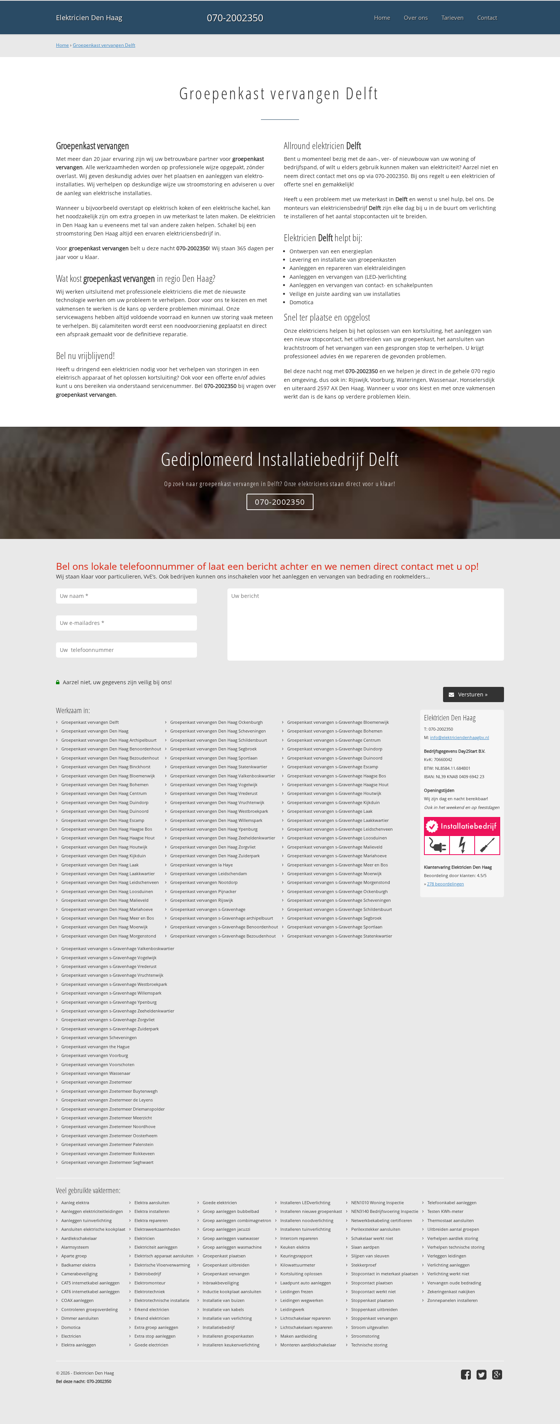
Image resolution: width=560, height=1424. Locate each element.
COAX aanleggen (77, 1300)
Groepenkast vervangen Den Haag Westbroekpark (219, 811)
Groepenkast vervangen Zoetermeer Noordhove (108, 1126)
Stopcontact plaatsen (372, 1283)
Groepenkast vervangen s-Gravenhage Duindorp (334, 749)
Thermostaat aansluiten (450, 1220)
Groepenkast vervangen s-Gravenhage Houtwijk (334, 793)
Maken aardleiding (298, 1336)
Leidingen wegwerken (301, 1300)
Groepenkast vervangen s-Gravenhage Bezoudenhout (223, 936)
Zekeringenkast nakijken (451, 1291)
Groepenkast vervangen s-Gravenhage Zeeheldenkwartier (117, 1011)
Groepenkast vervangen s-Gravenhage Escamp (332, 766)
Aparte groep (74, 1256)
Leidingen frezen (296, 1291)
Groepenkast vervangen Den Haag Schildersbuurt (218, 740)
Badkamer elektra (78, 1265)
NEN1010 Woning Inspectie (377, 1202)
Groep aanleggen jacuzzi (226, 1229)
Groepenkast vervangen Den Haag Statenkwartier (218, 766)
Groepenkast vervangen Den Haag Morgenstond (108, 936)
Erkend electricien (151, 1309)
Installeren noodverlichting (306, 1220)
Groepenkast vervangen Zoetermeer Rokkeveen (108, 1153)
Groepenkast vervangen (226, 1273)
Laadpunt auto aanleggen (305, 1283)
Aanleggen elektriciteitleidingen (92, 1211)
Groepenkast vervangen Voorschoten (97, 1064)
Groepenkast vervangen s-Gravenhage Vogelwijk (109, 957)
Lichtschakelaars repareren (306, 1327)
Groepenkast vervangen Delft (104, 45)
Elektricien (144, 1238)
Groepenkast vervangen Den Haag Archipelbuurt (109, 740)
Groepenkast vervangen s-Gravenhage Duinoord (334, 758)
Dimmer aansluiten (80, 1318)
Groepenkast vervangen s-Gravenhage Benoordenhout (224, 927)
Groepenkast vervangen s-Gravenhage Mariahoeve (337, 855)
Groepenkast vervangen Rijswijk (201, 900)
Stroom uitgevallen (370, 1327)
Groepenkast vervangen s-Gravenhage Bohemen (334, 731)
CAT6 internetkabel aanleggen (90, 1291)
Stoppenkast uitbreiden (374, 1309)
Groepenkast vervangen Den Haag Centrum (104, 793)
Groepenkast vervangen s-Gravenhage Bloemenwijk (338, 722)
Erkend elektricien (152, 1318)
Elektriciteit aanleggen (156, 1247)
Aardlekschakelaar (79, 1238)
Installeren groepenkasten (228, 1336)
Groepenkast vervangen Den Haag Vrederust (214, 793)
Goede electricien (151, 1345)
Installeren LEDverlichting (305, 1202)
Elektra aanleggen (78, 1345)
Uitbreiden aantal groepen (453, 1229)
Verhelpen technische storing (456, 1247)
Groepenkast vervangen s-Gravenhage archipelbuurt (221, 918)
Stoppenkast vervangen (374, 1318)
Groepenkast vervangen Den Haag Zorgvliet (213, 847)
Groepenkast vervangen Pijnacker (203, 891)
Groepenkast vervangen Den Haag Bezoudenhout (110, 758)
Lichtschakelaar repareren (305, 1318)
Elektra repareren (151, 1220)
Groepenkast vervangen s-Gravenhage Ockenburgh (337, 891)
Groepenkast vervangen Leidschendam (208, 873)
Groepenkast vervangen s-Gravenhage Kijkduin (333, 802)
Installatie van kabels (223, 1309)
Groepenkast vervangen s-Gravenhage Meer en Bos (337, 865)
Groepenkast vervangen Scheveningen (99, 1037)
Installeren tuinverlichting (305, 1229)
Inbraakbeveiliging (221, 1283)
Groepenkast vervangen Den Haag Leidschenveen (110, 882)
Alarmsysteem (75, 1247)
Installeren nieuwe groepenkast (311, 1211)
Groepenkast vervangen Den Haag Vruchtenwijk (217, 802)
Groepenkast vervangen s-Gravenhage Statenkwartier (339, 936)
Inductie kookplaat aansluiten (232, 1291)
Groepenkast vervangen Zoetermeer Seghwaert (107, 1162)
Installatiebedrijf (219, 1327)
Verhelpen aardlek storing (452, 1238)
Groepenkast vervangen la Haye (201, 865)
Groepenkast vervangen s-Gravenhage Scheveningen (339, 900)
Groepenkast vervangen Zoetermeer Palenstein (107, 1144)
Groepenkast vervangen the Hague (95, 1046)
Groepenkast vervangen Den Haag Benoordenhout (111, 749)
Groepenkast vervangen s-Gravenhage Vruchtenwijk (112, 975)
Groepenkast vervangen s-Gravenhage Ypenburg (109, 1002)
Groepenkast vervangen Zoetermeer (96, 1082)
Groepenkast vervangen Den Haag (94, 731)
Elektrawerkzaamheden (157, 1229)
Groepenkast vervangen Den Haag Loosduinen (107, 891)
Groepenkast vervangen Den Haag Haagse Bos (106, 829)
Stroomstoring (365, 1336)
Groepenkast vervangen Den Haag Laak (100, 865)
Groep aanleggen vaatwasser (231, 1238)
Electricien (71, 1336)
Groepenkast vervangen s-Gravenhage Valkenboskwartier (117, 948)
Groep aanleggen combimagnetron (237, 1220)
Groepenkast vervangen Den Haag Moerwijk (104, 927)
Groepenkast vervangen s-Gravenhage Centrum (334, 740)
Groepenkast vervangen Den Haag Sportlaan (214, 758)
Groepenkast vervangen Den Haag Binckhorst (105, 766)
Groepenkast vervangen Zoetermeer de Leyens (107, 1100)
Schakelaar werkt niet (372, 1238)
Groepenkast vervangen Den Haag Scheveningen (218, 731)
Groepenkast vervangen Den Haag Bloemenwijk (108, 776)
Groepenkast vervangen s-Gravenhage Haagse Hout (338, 784)
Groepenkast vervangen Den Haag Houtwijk (104, 847)
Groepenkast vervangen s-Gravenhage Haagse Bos (336, 776)
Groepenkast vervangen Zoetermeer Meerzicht (106, 1117)
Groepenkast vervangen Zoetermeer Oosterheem (109, 1135)
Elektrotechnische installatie (161, 1300)
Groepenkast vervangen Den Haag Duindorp (105, 802)
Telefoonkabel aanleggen (452, 1202)
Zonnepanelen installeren (452, 1300)
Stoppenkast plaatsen (372, 1300)
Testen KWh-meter (445, 1211)
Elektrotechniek (149, 1291)
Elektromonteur (149, 1283)
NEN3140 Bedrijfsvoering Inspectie (384, 1211)
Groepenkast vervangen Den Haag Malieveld (105, 900)
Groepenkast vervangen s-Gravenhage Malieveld (334, 847)
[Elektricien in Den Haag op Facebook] (467, 1374)
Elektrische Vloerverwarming (162, 1265)
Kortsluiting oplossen (301, 1273)
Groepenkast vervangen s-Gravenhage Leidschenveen (340, 829)
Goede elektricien (220, 1202)
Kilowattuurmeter (297, 1265)
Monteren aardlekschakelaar (308, 1345)
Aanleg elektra (75, 1202)
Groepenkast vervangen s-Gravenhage (207, 909)
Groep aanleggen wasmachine (232, 1247)
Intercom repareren (299, 1238)
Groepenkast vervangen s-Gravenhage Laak (330, 811)
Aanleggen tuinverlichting (86, 1220)
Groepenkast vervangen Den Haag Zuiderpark (215, 855)
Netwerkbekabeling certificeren (381, 1220)
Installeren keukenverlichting (231, 1345)
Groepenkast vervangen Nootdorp (204, 882)
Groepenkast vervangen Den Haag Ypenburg (214, 829)
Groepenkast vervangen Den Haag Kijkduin (103, 855)
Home (62, 45)
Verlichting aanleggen (448, 1265)
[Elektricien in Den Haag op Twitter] (482, 1374)
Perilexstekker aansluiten (375, 1229)
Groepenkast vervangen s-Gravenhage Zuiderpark (110, 1028)
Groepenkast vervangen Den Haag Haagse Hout (108, 838)
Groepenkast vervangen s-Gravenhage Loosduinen (337, 838)
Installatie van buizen (224, 1300)
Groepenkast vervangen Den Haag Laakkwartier (108, 873)
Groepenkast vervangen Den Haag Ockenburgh (216, 722)
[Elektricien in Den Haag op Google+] (498, 1374)
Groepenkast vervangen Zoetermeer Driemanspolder (113, 1109)
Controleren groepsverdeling (89, 1309)
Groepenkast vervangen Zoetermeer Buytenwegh (109, 1091)
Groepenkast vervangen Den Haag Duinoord (105, 811)
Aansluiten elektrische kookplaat (93, 1229)
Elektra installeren (152, 1211)
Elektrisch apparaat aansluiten (164, 1256)
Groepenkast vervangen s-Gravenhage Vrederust (109, 966)
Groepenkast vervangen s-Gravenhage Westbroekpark (114, 984)
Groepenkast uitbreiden (226, 1265)
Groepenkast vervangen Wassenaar (95, 1073)
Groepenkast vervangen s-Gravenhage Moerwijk (334, 873)
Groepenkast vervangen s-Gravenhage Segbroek (334, 918)
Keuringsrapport (296, 1256)
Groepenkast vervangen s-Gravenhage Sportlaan (334, 927)
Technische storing (369, 1345)
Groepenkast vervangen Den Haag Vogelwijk (214, 784)
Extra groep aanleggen (156, 1327)
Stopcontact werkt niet (373, 1291)
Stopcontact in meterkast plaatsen (384, 1273)
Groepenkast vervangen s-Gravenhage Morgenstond (338, 882)
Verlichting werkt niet (448, 1273)
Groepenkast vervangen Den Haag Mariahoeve (107, 909)
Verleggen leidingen (446, 1256)
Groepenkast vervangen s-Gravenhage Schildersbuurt (339, 909)
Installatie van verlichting (227, 1318)
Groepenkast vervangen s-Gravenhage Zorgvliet (108, 1019)
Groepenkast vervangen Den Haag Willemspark (216, 820)
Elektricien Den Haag (89, 17)
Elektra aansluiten (152, 1202)
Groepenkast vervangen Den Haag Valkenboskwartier (222, 776)
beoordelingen (445, 884)
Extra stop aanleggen (155, 1336)
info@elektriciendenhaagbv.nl (459, 737)
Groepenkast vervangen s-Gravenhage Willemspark (111, 993)
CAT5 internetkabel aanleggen (90, 1283)
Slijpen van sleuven (370, 1256)
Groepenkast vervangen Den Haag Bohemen (105, 784)
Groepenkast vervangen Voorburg (94, 1055)
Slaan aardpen (365, 1247)
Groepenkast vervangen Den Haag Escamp (102, 820)
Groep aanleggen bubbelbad (231, 1211)
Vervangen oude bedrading (454, 1283)
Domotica (70, 1327)
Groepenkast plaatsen (224, 1256)
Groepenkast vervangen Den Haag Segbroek (213, 749)
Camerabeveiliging (79, 1273)
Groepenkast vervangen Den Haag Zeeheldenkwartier (222, 838)
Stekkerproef (363, 1265)
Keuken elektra (295, 1247)
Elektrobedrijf (147, 1273)
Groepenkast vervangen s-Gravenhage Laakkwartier (338, 820)
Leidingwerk (292, 1309)
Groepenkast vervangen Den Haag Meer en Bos (107, 918)
